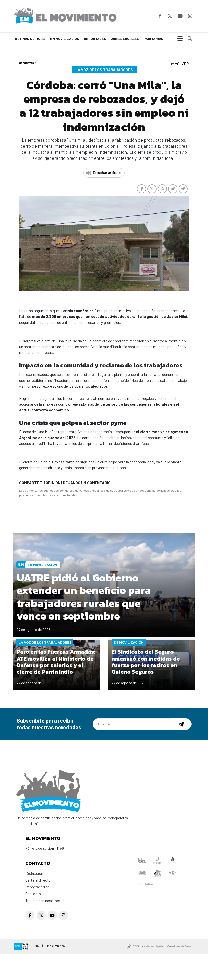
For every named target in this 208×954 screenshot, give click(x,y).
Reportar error (37, 887)
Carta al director (38, 880)
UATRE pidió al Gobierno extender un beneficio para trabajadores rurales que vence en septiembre (83, 597)
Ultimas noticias (30, 38)
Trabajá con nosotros (42, 900)
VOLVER (181, 63)
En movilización (64, 38)
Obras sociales (125, 38)
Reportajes (95, 38)
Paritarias (153, 38)
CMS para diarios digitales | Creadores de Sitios (162, 946)
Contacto (33, 893)
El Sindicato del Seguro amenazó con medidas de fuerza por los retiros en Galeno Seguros (146, 662)
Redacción (34, 873)
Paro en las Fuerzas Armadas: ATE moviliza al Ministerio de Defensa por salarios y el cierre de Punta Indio (55, 662)
